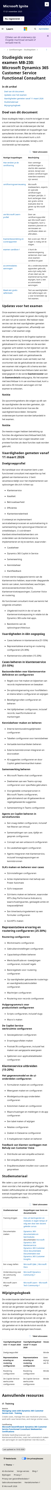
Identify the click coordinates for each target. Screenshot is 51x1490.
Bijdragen (6, 1475)
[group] (25, 1363)
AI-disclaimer (8, 1471)
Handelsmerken (31, 1482)
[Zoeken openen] (35, 28)
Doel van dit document (14, 91)
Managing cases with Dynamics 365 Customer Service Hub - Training (22, 1412)
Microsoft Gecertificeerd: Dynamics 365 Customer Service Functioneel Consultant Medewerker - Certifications (24, 1429)
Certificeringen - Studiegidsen (22, 49)
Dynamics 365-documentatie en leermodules (31, 1234)
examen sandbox (10, 249)
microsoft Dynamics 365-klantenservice (34, 1242)
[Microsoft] (25, 29)
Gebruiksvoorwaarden (11, 1482)
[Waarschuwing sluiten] (47, 4)
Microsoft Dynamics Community (32, 1273)
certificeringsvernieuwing (14, 184)
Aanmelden (44, 29)
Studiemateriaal (11, 102)
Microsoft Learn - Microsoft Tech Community (35, 1284)
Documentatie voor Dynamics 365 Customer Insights (34, 1256)
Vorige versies (23, 1471)
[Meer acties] (46, 50)
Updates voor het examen (15, 95)
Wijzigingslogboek (12, 105)
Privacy (17, 1475)
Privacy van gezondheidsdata (15, 1478)
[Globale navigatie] (2, 28)
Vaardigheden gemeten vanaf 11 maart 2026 (23, 98)
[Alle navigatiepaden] (4, 50)
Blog (34, 1471)
